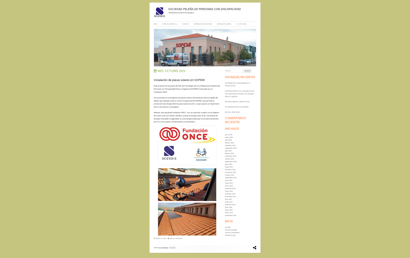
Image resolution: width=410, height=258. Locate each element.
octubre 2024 (229, 159)
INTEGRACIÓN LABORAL (224, 24)
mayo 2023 (229, 183)
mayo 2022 (229, 191)
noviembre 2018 (230, 215)
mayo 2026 (229, 137)
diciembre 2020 (230, 205)
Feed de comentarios (232, 233)
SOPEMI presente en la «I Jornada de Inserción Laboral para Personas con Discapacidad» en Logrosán (240, 93)
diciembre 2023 (230, 170)
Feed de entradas (231, 230)
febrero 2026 (229, 143)
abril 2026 (228, 140)
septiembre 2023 (231, 178)
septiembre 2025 (231, 148)
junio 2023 (228, 180)
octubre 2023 (229, 175)
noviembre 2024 (230, 156)
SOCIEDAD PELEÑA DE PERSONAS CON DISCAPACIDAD (204, 9)
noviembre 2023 (230, 172)
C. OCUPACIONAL (241, 24)
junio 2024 (228, 164)
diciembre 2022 (230, 188)
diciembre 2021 (230, 194)
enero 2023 (229, 186)
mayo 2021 (229, 202)
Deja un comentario (176, 238)
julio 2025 (228, 151)
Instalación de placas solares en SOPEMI (179, 80)
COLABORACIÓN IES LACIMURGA (236, 107)
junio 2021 (228, 199)
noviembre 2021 (230, 196)
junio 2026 (228, 135)
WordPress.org (230, 235)
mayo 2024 (229, 167)
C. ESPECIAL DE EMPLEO (169, 24)
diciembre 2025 (230, 145)
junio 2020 (228, 207)
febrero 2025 (229, 153)
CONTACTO (185, 24)
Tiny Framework (163, 247)
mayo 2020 (229, 210)
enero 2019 (229, 213)
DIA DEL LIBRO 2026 (232, 112)
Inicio (156, 24)
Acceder (228, 227)
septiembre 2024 (231, 162)
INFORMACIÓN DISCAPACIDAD (203, 24)
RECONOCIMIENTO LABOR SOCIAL (237, 102)
